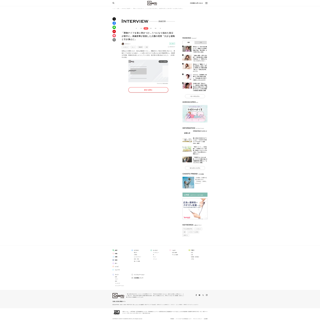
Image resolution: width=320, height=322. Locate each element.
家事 (116, 276)
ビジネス (136, 250)
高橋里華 (141, 47)
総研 (116, 250)
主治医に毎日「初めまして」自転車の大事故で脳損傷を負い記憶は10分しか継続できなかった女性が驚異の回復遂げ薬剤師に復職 (200, 87)
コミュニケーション (119, 285)
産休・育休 (136, 259)
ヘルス (174, 250)
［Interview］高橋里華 (125, 8)
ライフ (116, 274)
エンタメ (172, 43)
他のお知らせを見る (195, 168)
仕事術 (135, 254)
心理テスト (185, 235)
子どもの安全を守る (187, 228)
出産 (192, 254)
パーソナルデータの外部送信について (183, 318)
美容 (116, 281)
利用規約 (172, 318)
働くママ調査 (137, 261)
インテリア (117, 283)
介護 (147, 47)
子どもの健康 (175, 254)
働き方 (135, 252)
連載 (118, 8)
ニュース (117, 269)
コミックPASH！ (179, 304)
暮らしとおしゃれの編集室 (138, 304)
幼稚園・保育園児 (195, 256)
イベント (155, 259)
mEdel (124, 304)
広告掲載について (138, 278)
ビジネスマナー (137, 256)
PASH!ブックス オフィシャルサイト (191, 304)
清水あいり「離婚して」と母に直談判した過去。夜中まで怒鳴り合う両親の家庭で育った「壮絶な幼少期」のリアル (200, 68)
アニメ (154, 256)
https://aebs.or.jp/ (146, 313)
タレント (134, 47)
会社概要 (206, 318)
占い (116, 263)
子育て (192, 250)
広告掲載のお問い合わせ (196, 3)
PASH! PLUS (129, 304)
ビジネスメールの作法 (193, 232)
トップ (113, 8)
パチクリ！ (172, 304)
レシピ (116, 266)
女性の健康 (174, 252)
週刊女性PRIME (115, 304)
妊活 (192, 252)
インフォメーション (139, 274)
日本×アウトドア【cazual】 (150, 304)
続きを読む (148, 90)
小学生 (192, 259)
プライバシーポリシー (197, 318)
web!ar (121, 304)
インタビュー (126, 47)
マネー (116, 279)
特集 (116, 253)
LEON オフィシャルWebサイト (163, 304)
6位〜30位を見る (195, 96)
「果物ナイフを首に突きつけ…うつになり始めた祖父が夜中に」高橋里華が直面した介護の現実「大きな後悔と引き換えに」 (158, 8)
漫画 (116, 260)
